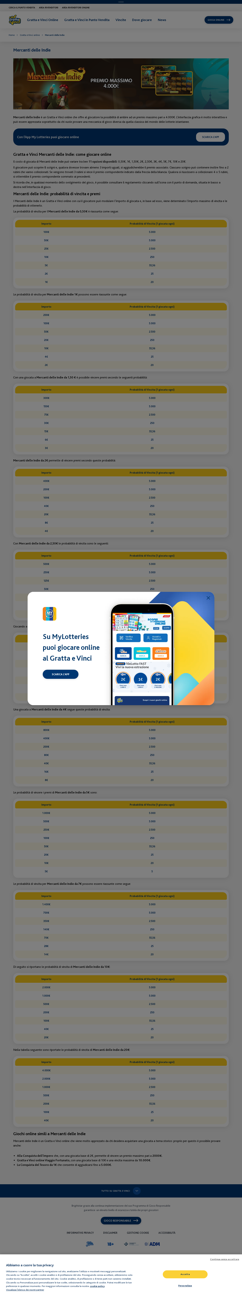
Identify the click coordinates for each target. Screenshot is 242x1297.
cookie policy (97, 1286)
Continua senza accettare (224, 1259)
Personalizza (185, 1285)
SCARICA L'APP (60, 674)
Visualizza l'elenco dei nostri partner (25, 1289)
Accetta (185, 1274)
